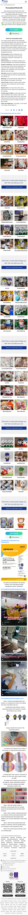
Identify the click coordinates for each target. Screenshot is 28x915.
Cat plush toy (7, 847)
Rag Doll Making (7, 302)
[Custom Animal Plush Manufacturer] (21, 149)
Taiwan (19, 901)
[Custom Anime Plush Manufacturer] (21, 121)
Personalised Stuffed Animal (21, 250)
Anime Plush (21, 127)
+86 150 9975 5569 (9, 865)
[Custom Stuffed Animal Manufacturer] (21, 362)
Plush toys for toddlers (19, 842)
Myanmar (24, 906)
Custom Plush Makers (7, 491)
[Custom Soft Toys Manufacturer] (7, 376)
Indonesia (7, 902)
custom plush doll (5, 837)
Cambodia (10, 906)
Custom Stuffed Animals (7, 368)
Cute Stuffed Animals (7, 477)
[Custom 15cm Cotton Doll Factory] (7, 324)
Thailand (12, 902)
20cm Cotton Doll (21, 411)
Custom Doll (21, 382)
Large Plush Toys (21, 463)
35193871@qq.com (10, 870)
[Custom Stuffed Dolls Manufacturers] (21, 215)
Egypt (15, 906)
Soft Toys (7, 382)
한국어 (5, 855)
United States (19, 913)
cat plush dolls (16, 840)
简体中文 (13, 855)
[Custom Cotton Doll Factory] (7, 201)
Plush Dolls (21, 491)
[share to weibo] (16, 110)
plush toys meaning (13, 844)
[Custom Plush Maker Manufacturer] (21, 164)
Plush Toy (7, 529)
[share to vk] (22, 110)
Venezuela (13, 913)
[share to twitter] (11, 110)
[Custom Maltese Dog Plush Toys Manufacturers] (21, 310)
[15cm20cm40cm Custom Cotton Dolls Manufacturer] (7, 164)
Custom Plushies (21, 477)
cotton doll (12, 837)
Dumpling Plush (21, 141)
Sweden (25, 911)
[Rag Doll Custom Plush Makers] (7, 485)
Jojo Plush (21, 449)
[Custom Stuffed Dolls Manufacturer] (7, 121)
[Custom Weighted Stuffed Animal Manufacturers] (7, 215)
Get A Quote (14, 30)
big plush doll (19, 837)
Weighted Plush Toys (7, 397)
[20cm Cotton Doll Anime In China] (21, 405)
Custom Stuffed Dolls (7, 127)
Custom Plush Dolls (7, 156)
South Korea (19, 911)
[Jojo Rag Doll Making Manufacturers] (7, 296)
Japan (14, 911)
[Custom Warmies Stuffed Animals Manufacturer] (21, 296)
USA (14, 904)
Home (2, 4)
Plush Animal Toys (7, 411)
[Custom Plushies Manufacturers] (21, 471)
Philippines (21, 902)
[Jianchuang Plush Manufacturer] (4, 3)
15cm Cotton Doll (7, 331)
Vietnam (16, 902)
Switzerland (7, 913)
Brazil (26, 902)
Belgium (23, 909)
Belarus (19, 909)
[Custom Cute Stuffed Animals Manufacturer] (7, 471)
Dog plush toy (14, 847)
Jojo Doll (7, 288)
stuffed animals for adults (6, 845)
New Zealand (10, 907)
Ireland (7, 911)
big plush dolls (8, 840)
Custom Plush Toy (21, 208)
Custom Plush (7, 316)
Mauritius (19, 906)
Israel (11, 911)
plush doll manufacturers (12, 839)
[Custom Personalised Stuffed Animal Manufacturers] (21, 244)
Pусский (13, 853)
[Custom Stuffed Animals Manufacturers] (7, 362)
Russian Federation (22, 907)
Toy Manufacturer (21, 288)
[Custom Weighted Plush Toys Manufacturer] (7, 390)
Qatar (15, 907)
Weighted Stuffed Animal (7, 222)
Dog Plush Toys (21, 316)
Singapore (24, 901)
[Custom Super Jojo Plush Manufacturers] (21, 442)
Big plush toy (16, 845)
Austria (14, 909)
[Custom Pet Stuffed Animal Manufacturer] (21, 523)
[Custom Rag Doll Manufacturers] (21, 230)
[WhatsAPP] (14, 33)
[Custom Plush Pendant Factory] (7, 310)
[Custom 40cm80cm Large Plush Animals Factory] (21, 456)
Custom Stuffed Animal (21, 368)
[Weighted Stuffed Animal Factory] (7, 244)
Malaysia (2, 902)
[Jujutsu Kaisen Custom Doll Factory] (21, 376)
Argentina (10, 909)
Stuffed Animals (7, 250)
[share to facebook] (14, 110)
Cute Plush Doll (7, 463)
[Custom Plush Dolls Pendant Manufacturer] (7, 149)
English (5, 853)
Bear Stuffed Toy (21, 397)
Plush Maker (21, 170)
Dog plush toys (4, 844)
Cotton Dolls (7, 170)
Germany (3, 911)
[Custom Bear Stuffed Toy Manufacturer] (21, 390)
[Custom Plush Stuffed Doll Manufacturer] (21, 324)
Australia (24, 904)
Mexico (2, 904)
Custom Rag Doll (21, 236)
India (2, 906)
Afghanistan (4, 909)
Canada (20, 904)
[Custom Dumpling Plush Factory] (21, 135)
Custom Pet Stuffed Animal (21, 529)
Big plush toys (9, 842)
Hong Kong (10, 901)
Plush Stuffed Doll (21, 331)
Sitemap (18, 898)
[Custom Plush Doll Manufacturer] (21, 485)
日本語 (22, 853)
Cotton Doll (7, 208)
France (5, 906)
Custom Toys (7, 449)
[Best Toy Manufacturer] (21, 281)
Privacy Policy (24, 898)
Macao (15, 901)
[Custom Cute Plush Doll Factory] (7, 456)
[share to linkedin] (19, 110)
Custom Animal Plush (21, 156)
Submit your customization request (14, 187)
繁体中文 (22, 855)
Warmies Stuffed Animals (21, 302)
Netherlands (4, 907)
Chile (11, 904)
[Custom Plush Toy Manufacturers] (21, 201)
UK (16, 904)
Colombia (7, 904)
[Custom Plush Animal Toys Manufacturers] (7, 405)
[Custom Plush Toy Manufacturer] (7, 523)
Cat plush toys (22, 844)
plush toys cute (22, 847)
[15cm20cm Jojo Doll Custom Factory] (7, 281)
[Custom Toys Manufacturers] (7, 442)
